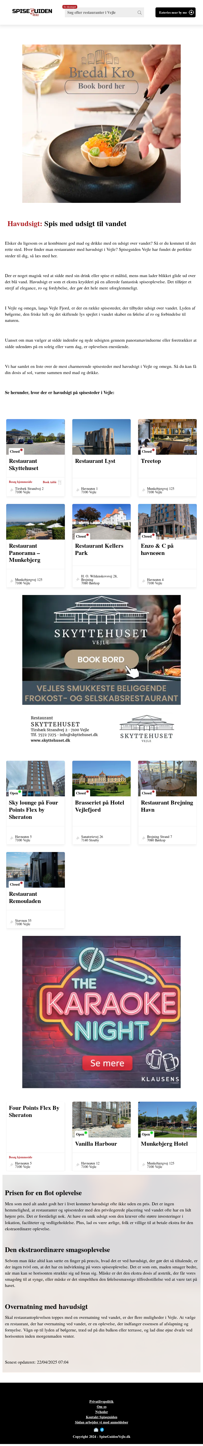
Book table (49, 482)
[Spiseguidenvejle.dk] (32, 12)
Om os (101, 1406)
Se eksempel (70, 6)
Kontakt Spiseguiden (101, 1417)
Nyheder (101, 1411)
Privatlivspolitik (101, 1401)
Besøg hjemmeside (20, 482)
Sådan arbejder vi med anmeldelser (101, 1422)
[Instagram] (106, 1429)
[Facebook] (102, 1429)
